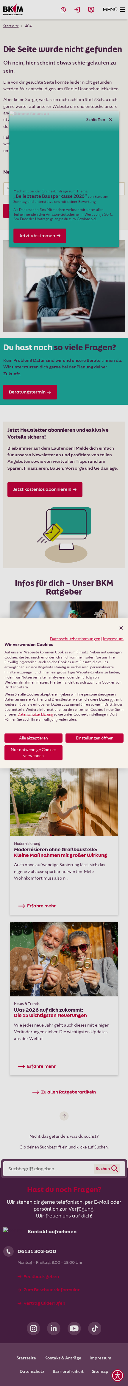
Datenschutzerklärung (35, 714)
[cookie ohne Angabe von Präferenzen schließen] (121, 627)
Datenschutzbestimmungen (75, 638)
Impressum (113, 638)
